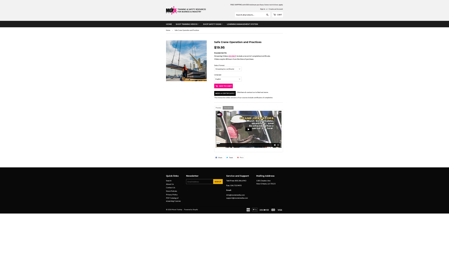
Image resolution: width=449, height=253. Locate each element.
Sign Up (218, 182)
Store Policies (171, 191)
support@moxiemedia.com (237, 198)
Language (217, 75)
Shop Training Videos (187, 24)
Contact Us (170, 187)
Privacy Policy (171, 194)
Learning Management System (242, 24)
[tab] (218, 108)
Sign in (262, 9)
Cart (279, 14)
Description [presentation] (228, 108)
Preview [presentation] (218, 108)
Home (169, 24)
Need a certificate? (225, 93)
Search (168, 180)
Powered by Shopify (191, 209)
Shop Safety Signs (212, 24)
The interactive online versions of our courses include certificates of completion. (243, 81)
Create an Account (276, 9)
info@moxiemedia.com (235, 195)
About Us (170, 184)
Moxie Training (177, 209)
